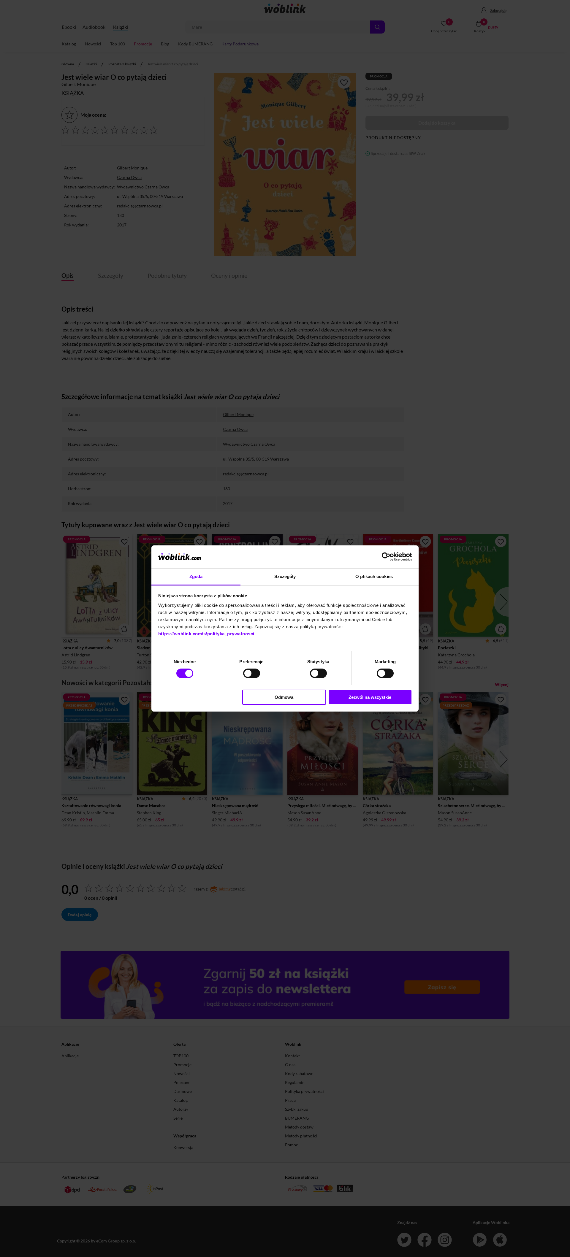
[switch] (251, 673)
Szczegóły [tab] (285, 576)
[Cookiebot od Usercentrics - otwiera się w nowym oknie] (386, 556)
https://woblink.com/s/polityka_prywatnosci (206, 633)
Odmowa (284, 697)
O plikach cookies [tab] (374, 576)
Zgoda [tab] (196, 576)
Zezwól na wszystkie (370, 697)
